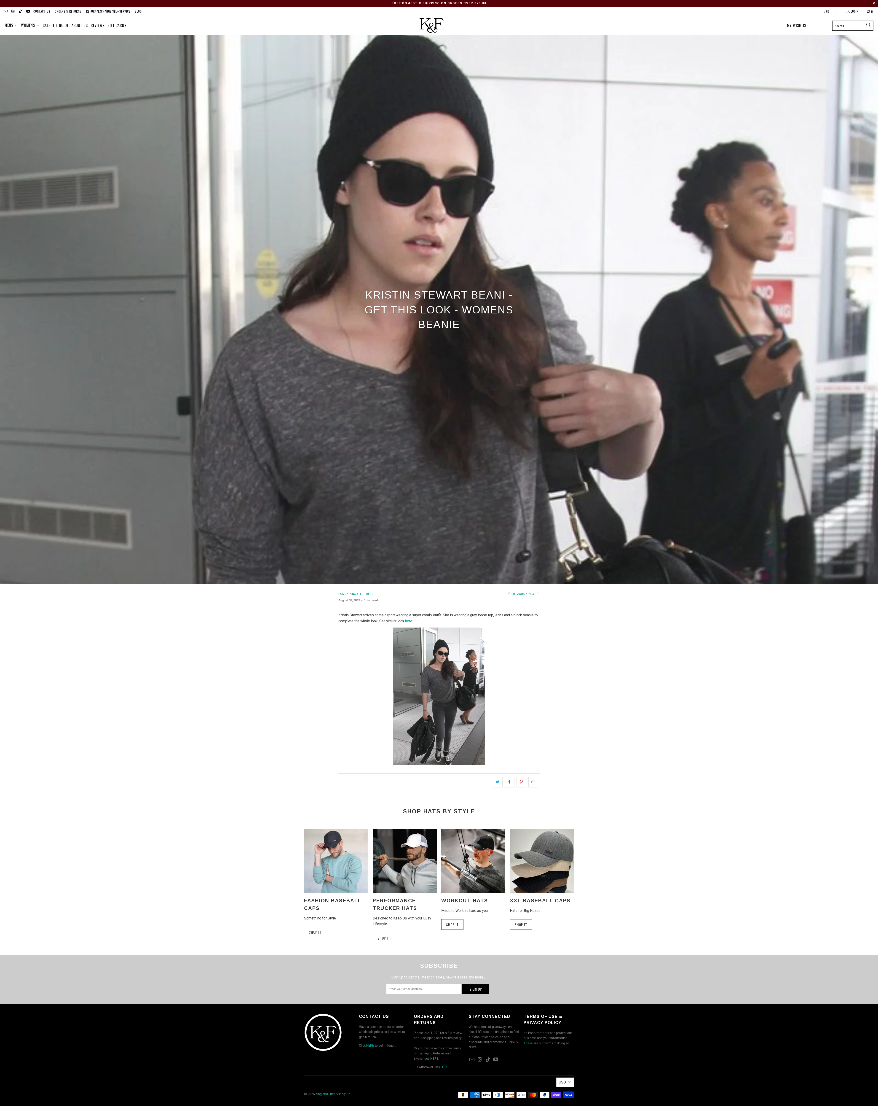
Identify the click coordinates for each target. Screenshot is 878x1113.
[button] (11, 26)
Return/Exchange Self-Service (108, 11)
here (408, 621)
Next (532, 594)
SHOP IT (315, 932)
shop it (452, 924)
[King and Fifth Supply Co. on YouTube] (28, 11)
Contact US (41, 11)
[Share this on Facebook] (509, 782)
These (528, 1043)
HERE (370, 1045)
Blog (138, 11)
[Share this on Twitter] (498, 782)
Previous (518, 594)
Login (855, 11)
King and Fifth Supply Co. (333, 1094)
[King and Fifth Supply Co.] (432, 25)
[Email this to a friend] (533, 782)
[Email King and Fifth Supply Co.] (5, 11)
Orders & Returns (68, 11)
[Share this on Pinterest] (521, 782)
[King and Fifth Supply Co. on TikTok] (20, 11)
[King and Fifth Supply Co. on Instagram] (13, 11)
